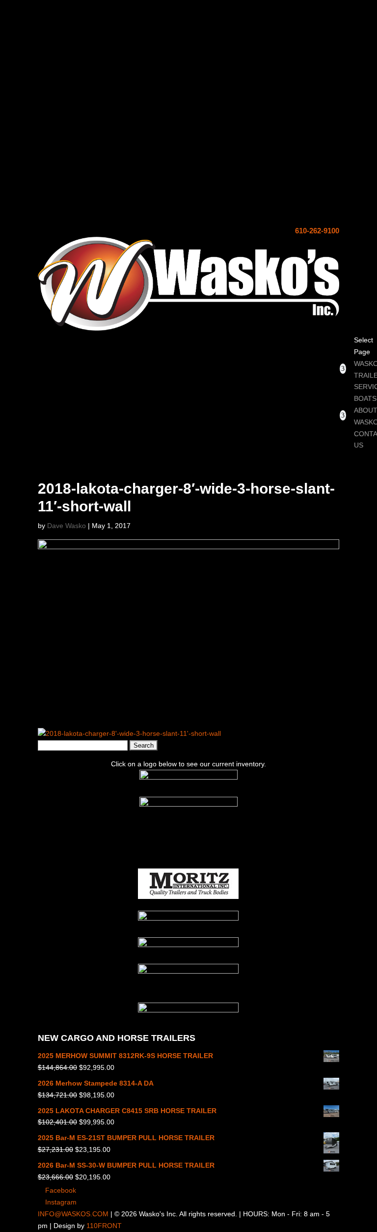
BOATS (365, 398)
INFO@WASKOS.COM (73, 1214)
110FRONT (104, 1226)
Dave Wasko (66, 526)
